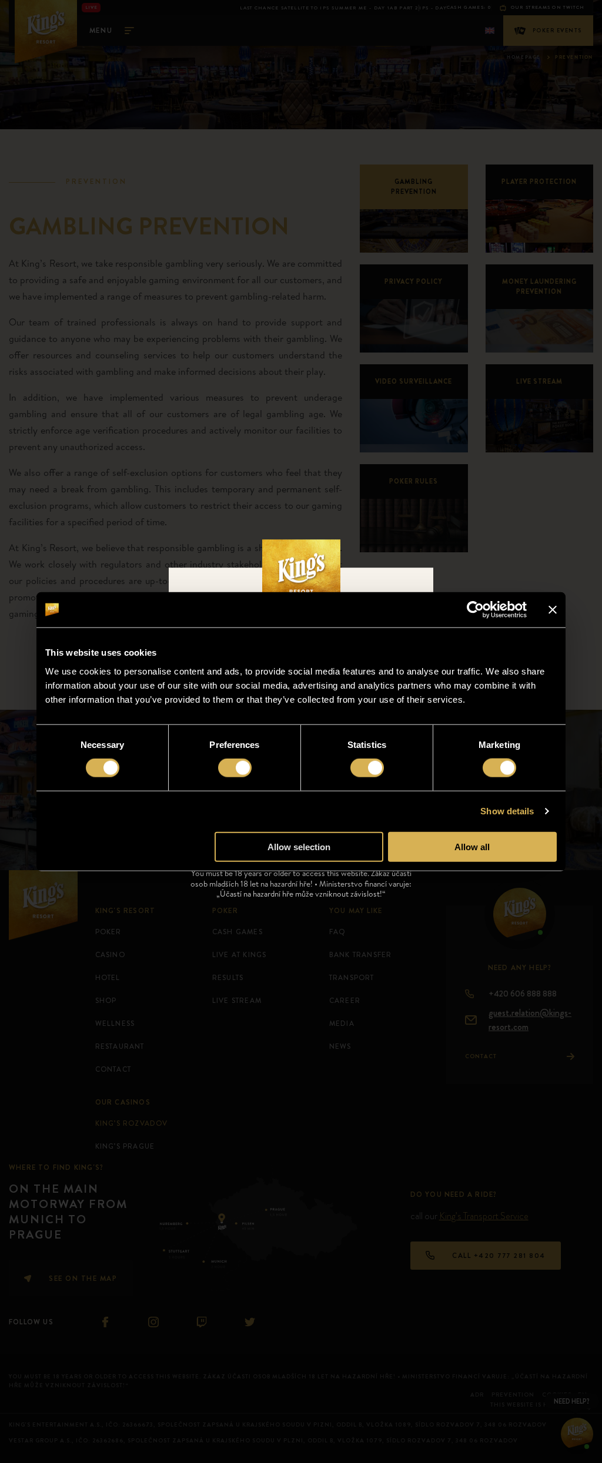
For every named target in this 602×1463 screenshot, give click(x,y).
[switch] (235, 768)
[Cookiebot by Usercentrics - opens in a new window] (475, 610)
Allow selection (298, 846)
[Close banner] (553, 610)
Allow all (472, 846)
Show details (507, 811)
